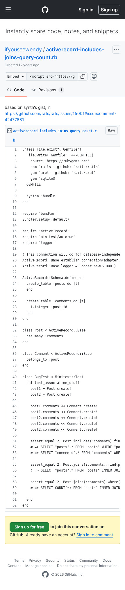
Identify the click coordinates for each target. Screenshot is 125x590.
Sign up (109, 10)
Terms (19, 560)
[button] (83, 76)
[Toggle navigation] (8, 9)
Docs (107, 560)
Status (69, 560)
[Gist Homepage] (45, 9)
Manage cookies (38, 565)
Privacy (35, 560)
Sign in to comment (94, 534)
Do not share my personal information (87, 565)
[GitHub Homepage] (45, 574)
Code (19, 89)
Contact (14, 565)
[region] (62, 327)
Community (88, 560)
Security (53, 560)
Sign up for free (29, 526)
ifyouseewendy (23, 49)
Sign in (86, 10)
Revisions (50, 89)
